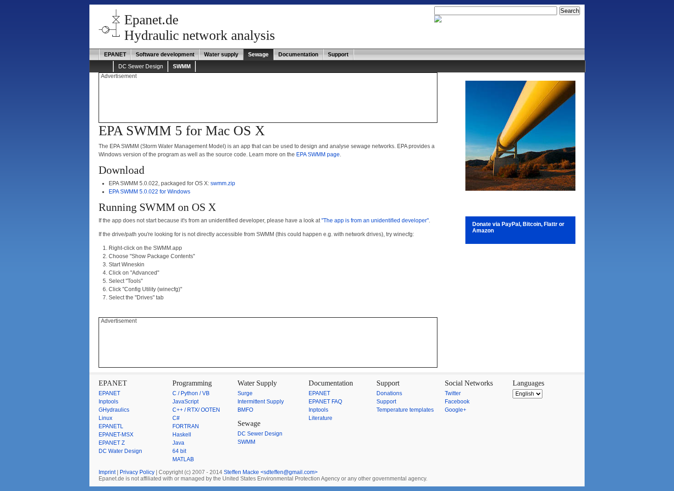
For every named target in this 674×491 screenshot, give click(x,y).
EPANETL (111, 426)
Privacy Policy (137, 472)
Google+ (455, 410)
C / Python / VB (191, 393)
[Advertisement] (268, 100)
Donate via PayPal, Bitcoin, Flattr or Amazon (518, 227)
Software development (165, 54)
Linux (105, 418)
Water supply (221, 54)
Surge (245, 393)
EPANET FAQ (325, 401)
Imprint (107, 472)
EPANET (115, 54)
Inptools (108, 401)
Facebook (457, 401)
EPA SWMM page (318, 154)
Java (178, 443)
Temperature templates (405, 410)
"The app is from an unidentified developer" (375, 220)
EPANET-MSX (116, 434)
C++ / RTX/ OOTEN (196, 410)
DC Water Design (120, 451)
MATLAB (183, 459)
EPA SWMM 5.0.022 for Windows (149, 191)
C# (176, 418)
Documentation (298, 54)
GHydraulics (114, 410)
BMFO (245, 410)
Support (338, 54)
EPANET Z (112, 443)
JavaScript (185, 401)
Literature (320, 418)
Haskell (181, 434)
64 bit (179, 451)
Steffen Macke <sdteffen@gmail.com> (271, 472)
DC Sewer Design (140, 66)
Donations (389, 393)
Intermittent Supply (261, 401)
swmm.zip (222, 183)
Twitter (453, 393)
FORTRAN (185, 426)
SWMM (246, 442)
